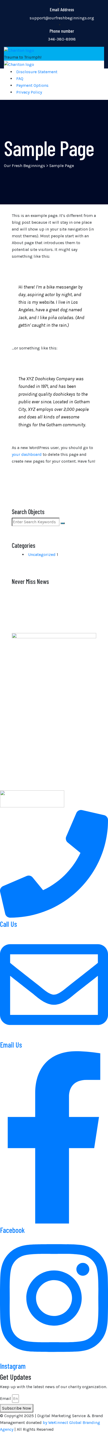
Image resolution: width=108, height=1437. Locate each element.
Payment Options (32, 85)
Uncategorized (42, 554)
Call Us (8, 923)
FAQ (19, 78)
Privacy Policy (29, 92)
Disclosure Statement (36, 71)
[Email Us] (54, 1036)
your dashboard (27, 454)
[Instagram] (54, 1358)
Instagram (13, 1365)
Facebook (12, 1230)
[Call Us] (54, 916)
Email (5, 1398)
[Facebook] (54, 1222)
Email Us (11, 1044)
